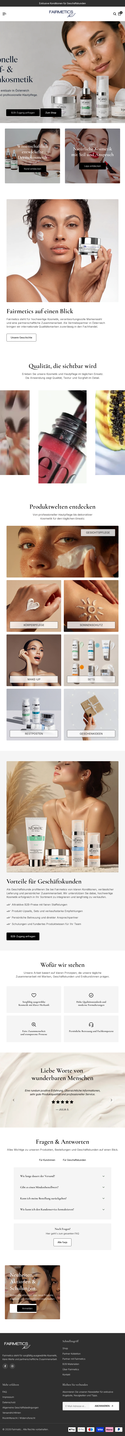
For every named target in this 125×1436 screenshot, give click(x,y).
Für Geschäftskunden (74, 1160)
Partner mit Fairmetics (73, 1358)
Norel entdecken (32, 168)
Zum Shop (50, 112)
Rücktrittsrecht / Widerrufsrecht (18, 1418)
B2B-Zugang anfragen (23, 112)
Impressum (8, 1397)
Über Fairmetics (70, 1369)
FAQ (4, 1391)
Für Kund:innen (47, 1160)
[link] (62, 72)
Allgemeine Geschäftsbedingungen (20, 1407)
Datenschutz (9, 1402)
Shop (65, 1348)
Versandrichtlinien (11, 1412)
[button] (63, 438)
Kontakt (66, 1374)
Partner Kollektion (71, 1353)
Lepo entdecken (92, 166)
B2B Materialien (70, 1364)
